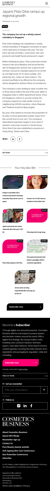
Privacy (26, 486)
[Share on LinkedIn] (13, 139)
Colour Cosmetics (18, 210)
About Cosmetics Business (14, 432)
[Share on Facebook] (19, 139)
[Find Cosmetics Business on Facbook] (31, 406)
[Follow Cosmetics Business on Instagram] (19, 406)
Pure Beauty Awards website (15, 447)
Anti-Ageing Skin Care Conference (18, 451)
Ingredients (44, 240)
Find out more (8, 376)
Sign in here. (23, 369)
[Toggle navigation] (46, 3)
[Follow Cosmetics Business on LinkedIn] (25, 406)
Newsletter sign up (11, 440)
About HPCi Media (10, 436)
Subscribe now (16, 307)
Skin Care (5, 26)
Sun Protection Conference (15, 454)
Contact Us (7, 443)
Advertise (6, 458)
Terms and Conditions (12, 486)
